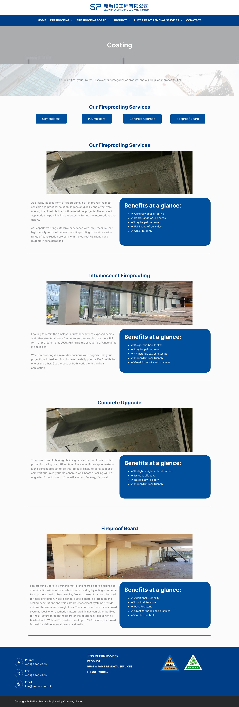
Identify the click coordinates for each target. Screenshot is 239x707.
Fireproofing (59, 20)
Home (42, 20)
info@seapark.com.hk (38, 686)
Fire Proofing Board (91, 20)
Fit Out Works (97, 671)
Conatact (193, 20)
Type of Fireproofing (102, 655)
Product (120, 20)
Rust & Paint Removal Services (156, 20)
